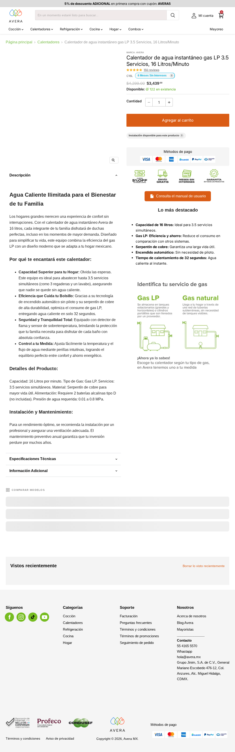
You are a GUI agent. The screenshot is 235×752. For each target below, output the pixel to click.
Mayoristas (185, 629)
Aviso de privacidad (60, 738)
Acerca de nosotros (191, 616)
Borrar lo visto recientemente (204, 566)
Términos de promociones (139, 636)
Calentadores (40, 29)
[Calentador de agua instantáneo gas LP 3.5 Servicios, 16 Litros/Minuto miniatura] (43, 180)
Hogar (114, 29)
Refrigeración (70, 29)
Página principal (19, 42)
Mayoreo (216, 29)
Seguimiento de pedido (137, 643)
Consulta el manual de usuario (181, 196)
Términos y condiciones (138, 629)
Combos (135, 29)
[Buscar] (173, 15)
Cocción (15, 29)
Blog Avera (185, 623)
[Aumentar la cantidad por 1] (169, 102)
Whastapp (184, 651)
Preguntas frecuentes (136, 623)
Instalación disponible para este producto (155, 135)
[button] (134, 70)
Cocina (95, 29)
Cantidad (134, 101)
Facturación (128, 616)
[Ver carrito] (221, 16)
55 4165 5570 (187, 646)
